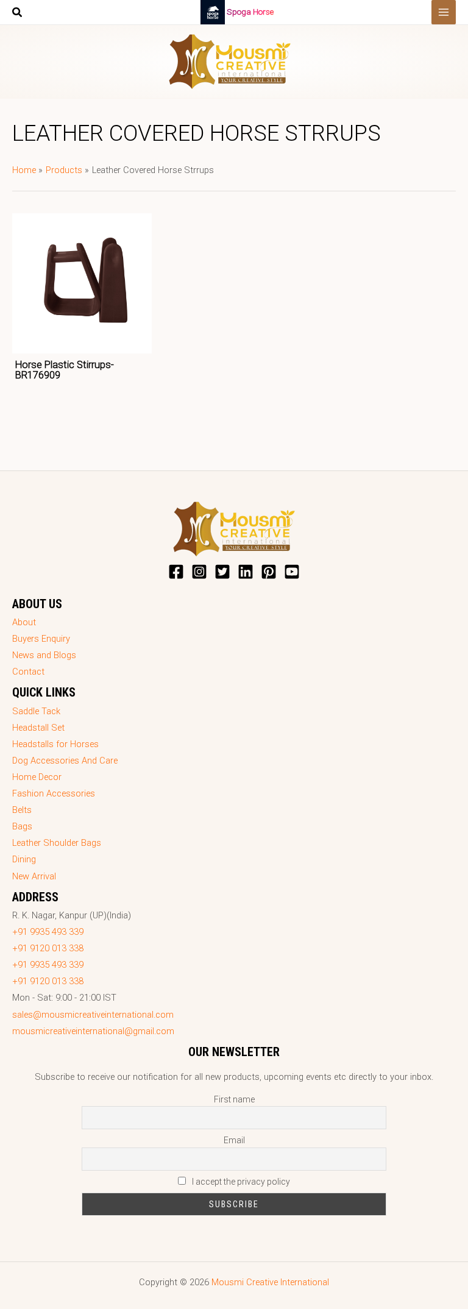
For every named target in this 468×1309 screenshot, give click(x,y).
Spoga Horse (250, 11)
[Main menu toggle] (443, 12)
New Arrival (34, 876)
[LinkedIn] (246, 572)
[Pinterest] (269, 572)
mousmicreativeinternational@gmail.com (93, 1031)
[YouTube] (292, 572)
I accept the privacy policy (240, 1182)
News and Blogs (44, 655)
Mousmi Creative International (270, 1282)
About (24, 622)
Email (234, 1140)
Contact (28, 671)
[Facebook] (176, 572)
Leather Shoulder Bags (56, 842)
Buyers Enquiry (41, 638)
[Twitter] (222, 572)
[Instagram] (199, 572)
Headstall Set (38, 727)
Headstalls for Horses (55, 744)
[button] (17, 13)
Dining (24, 859)
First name (234, 1099)
